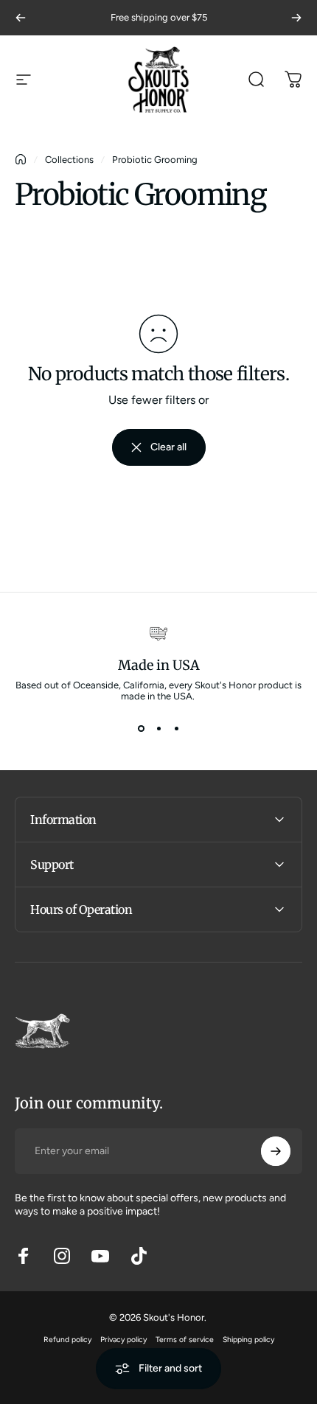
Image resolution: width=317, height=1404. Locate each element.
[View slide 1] (141, 728)
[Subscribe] (275, 1151)
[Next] (296, 17)
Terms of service (185, 1339)
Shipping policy (248, 1339)
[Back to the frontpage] (21, 159)
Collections (69, 159)
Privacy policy (123, 1339)
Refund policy (67, 1339)
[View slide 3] (176, 728)
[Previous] (20, 17)
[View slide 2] (158, 728)
